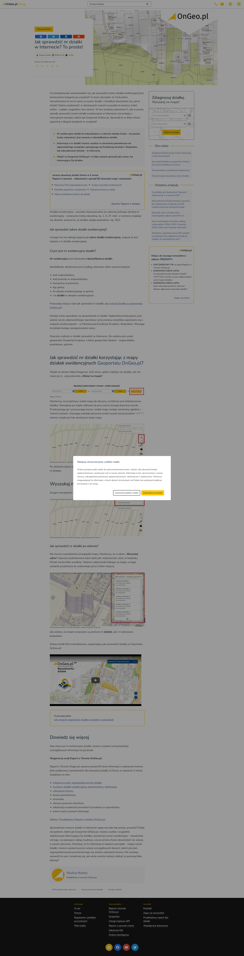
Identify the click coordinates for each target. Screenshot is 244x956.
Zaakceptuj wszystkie (153, 492)
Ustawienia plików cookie (127, 492)
